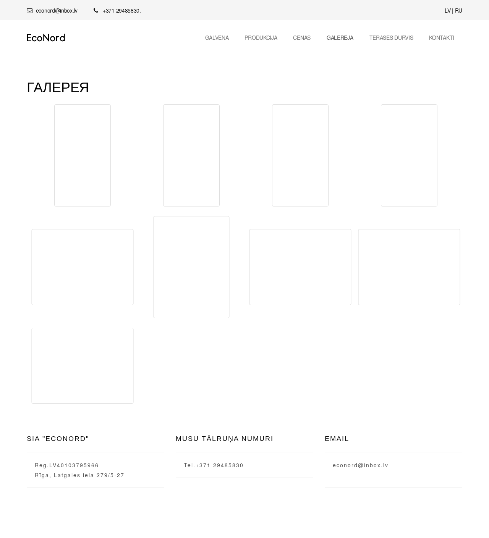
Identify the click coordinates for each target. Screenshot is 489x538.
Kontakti (441, 37)
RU (458, 10)
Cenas (302, 37)
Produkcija (260, 37)
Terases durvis (391, 37)
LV (447, 10)
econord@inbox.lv (361, 465)
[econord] (46, 38)
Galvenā (217, 37)
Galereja (340, 37)
